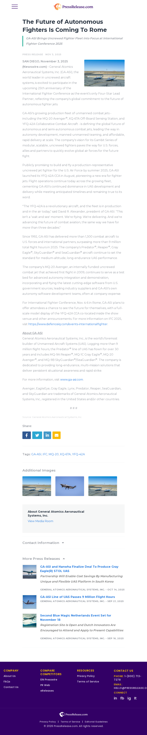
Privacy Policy (86, 676)
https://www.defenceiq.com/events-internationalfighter (68, 324)
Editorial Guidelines (96, 721)
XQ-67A (65, 454)
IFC (45, 454)
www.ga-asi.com (71, 379)
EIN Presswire (48, 679)
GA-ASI (36, 454)
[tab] (73, 543)
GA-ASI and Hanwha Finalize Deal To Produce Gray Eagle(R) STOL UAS (79, 569)
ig (129, 698)
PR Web (45, 685)
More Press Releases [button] (41, 558)
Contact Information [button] (41, 543)
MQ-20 (54, 454)
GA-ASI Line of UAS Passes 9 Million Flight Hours (77, 597)
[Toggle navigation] (15, 6)
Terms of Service (88, 681)
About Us (10, 676)
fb (122, 698)
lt (135, 698)
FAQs (7, 681)
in (115, 698)
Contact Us (11, 687)
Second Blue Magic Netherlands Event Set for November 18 (75, 617)
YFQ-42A (78, 454)
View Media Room (40, 521)
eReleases (47, 690)
